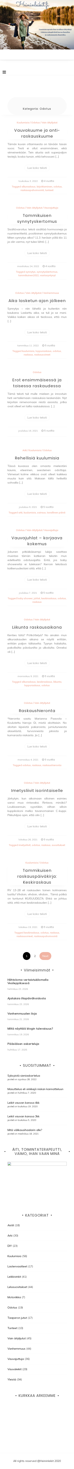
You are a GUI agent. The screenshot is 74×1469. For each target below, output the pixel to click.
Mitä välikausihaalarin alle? (24, 1130)
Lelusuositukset (17, 1287)
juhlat (37, 598)
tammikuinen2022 (28, 275)
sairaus (41, 512)
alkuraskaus (29, 186)
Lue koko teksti (37, 168)
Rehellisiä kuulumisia (37, 458)
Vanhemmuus (51, 292)
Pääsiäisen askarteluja (23, 1044)
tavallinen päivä (56, 512)
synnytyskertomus (47, 271)
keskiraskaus (48, 598)
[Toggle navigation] (4, 72)
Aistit (10, 1225)
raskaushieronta (51, 765)
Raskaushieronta (37, 710)
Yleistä (11, 1379)
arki (20, 512)
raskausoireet (42, 354)
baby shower (25, 598)
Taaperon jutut (17, 1318)
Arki (24, 450)
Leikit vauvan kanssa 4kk (23, 1102)
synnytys (31, 271)
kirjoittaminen (44, 186)
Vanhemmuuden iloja (22, 1013)
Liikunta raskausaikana (37, 627)
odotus (57, 186)
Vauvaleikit (14, 1369)
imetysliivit (25, 845)
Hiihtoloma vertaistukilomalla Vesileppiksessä (28, 981)
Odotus (35, 122)
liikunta (57, 681)
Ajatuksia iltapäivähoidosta (26, 998)
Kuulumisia (23, 122)
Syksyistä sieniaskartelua (23, 1075)
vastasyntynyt (48, 275)
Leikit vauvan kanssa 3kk (23, 1116)
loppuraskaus (44, 351)
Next (45, 956)
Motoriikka (14, 1297)
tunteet (49, 190)
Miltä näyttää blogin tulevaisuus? (30, 1028)
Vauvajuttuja (51, 207)
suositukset (58, 845)
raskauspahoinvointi (32, 190)
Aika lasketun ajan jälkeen (37, 300)
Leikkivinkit (14, 1276)
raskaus (28, 354)
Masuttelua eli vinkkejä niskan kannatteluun (35, 1089)
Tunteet (12, 1328)
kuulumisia (28, 351)
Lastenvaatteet (17, 1266)
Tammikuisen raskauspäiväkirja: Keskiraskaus (37, 876)
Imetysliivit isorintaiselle (37, 790)
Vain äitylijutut (49, 122)
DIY (9, 1246)
